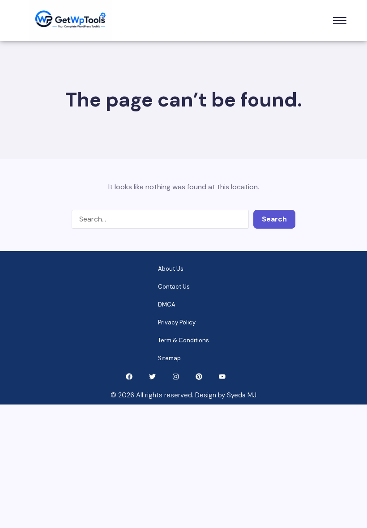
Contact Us (174, 286)
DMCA (166, 304)
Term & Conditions (183, 340)
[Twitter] (152, 376)
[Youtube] (222, 376)
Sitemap (169, 358)
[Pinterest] (199, 376)
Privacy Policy (177, 322)
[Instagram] (176, 376)
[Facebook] (129, 376)
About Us (171, 269)
